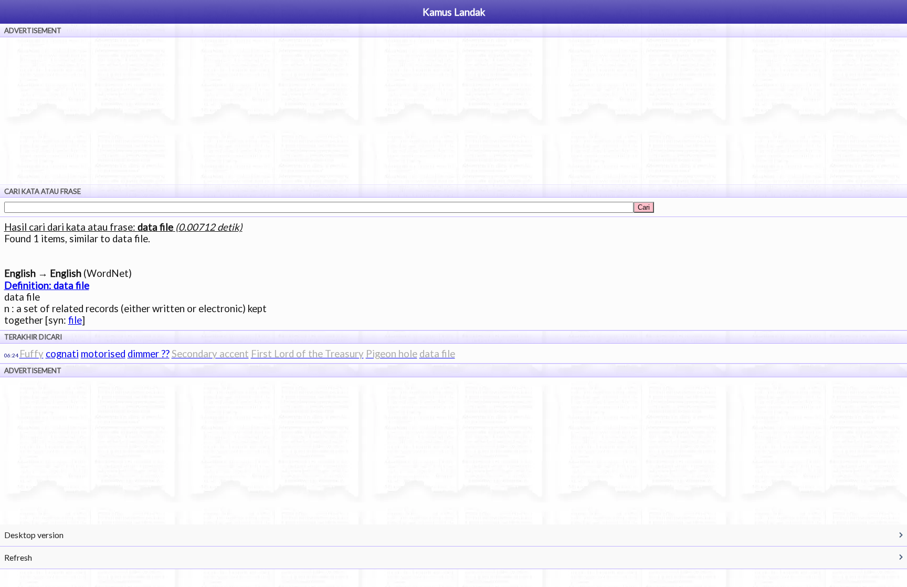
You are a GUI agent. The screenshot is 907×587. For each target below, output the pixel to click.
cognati (62, 353)
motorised (103, 353)
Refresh (18, 557)
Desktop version (34, 535)
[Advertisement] (453, 110)
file (75, 320)
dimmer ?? (149, 353)
